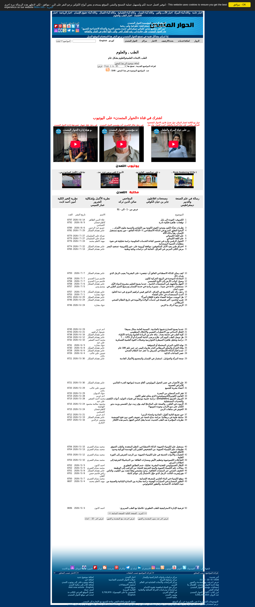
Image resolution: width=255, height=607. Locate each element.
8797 (69, 219)
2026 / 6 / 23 (79, 329)
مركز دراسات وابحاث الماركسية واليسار (160, 577)
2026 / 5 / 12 (79, 454)
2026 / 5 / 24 (79, 404)
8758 (69, 278)
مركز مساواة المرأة (168, 579)
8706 (69, 446)
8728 (69, 350)
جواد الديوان (99, 393)
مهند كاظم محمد (97, 241)
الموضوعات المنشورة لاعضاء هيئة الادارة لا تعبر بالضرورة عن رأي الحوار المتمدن (101, 604)
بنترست (111, 568)
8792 (69, 222)
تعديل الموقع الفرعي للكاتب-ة (81, 592)
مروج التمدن (130, 587)
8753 (69, 294)
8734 (69, 337)
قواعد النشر (214, 590)
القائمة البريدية (129, 590)
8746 (69, 299)
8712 (69, 414)
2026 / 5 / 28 (79, 396)
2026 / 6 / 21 (79, 332)
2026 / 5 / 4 (79, 481)
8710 (69, 417)
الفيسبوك (191, 568)
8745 (69, 329)
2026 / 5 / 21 (79, 414)
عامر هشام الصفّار (96, 230)
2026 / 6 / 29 (79, 297)
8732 (69, 340)
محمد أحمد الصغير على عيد (96, 341)
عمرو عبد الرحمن (97, 227)
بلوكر (100, 568)
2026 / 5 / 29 (79, 388)
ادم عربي (100, 329)
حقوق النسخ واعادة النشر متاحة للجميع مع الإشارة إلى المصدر (109, 601)
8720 (69, 388)
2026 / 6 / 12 (79, 337)
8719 (69, 396)
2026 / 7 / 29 (79, 230)
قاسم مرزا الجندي (96, 278)
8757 (69, 286)
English (131, 595)
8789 (69, 227)
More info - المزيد (43, 7)
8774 (69, 246)
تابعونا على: (205, 568)
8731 (69, 345)
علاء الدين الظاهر (97, 219)
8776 (69, 241)
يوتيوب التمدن (171, 595)
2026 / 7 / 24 (79, 241)
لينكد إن (133, 568)
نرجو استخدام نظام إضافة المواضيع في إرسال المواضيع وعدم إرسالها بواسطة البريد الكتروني (178, 604)
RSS (158, 568)
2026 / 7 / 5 (79, 286)
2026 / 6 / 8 (79, 348)
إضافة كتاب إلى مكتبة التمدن (81, 584)
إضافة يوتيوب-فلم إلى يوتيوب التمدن (78, 582)
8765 (69, 249)
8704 (69, 449)
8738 (69, 334)
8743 (69, 332)
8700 (69, 478)
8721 (69, 358)
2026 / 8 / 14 (79, 219)
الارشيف (131, 582)
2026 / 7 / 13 (79, 249)
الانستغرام (146, 568)
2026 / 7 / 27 (79, 235)
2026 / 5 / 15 (79, 446)
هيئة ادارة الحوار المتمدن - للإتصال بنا (203, 584)
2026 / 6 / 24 (79, 299)
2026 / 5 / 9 (79, 465)
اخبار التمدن (130, 577)
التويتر (180, 568)
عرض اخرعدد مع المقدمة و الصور (204, 582)
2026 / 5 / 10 (79, 460)
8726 (69, 353)
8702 (69, 465)
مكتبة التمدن (171, 597)
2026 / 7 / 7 (79, 273)
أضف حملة (89, 590)
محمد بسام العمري (96, 446)
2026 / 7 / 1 (79, 294)
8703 (69, 454)
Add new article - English (81, 587)
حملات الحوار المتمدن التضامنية (122, 579)
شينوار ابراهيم (98, 332)
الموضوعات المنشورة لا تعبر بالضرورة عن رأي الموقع (195, 601)
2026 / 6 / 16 (79, 334)
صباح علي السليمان (95, 235)
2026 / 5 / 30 (79, 358)
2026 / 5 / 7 (79, 478)
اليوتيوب (169, 568)
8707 (69, 420)
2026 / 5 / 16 (79, 420)
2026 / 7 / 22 (79, 246)
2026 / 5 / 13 (79, 449)
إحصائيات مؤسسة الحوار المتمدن (204, 587)
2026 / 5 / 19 (79, 417)
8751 (69, 297)
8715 (69, 404)
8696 (69, 508)
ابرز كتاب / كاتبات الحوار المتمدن (204, 592)
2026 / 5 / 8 (79, 470)
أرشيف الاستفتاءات (127, 584)
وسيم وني (100, 286)
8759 (69, 273)
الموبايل (78, 568)
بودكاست (66, 568)
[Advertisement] (127, 78)
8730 (69, 348)
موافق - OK (239, 4)
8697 (69, 481)
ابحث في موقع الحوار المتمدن (81, 595)
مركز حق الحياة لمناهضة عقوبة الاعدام (160, 587)
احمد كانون (99, 465)
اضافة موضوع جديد (85, 577)
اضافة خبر (89, 579)
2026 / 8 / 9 (79, 222)
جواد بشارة (99, 294)
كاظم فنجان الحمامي (99, 223)
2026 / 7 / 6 (79, 283)
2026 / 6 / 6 (79, 350)
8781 (69, 230)
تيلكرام (122, 568)
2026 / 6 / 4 (79, 353)
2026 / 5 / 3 (79, 508)
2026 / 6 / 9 (79, 345)
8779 (69, 235)
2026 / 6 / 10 (79, 340)
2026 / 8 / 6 (79, 227)
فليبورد (90, 568)
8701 (69, 470)
